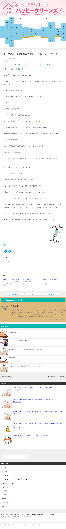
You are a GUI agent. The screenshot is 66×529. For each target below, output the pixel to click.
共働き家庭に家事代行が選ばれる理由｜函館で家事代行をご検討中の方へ (26, 366)
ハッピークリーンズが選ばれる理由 (11, 32)
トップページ (2, 32)
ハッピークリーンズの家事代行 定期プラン (19, 340)
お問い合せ (43, 32)
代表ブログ (5, 487)
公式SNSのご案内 (58, 32)
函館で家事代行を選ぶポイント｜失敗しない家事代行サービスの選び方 (26, 349)
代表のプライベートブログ (9, 483)
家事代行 (6, 61)
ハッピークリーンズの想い (7, 32)
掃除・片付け (6, 503)
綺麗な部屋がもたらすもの (15, 357)
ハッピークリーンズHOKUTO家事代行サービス (15, 479)
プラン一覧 (23, 32)
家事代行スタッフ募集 (50, 32)
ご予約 (35, 32)
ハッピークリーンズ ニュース (10, 475)
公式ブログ (5, 495)
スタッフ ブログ (6, 471)
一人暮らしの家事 (13, 332)
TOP (25, 514)
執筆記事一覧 (60, 319)
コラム (4, 467)
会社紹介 (4, 491)
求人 (3, 506)
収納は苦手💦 (27, 280)
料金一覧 (31, 32)
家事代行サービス (16, 32)
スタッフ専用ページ (63, 32)
